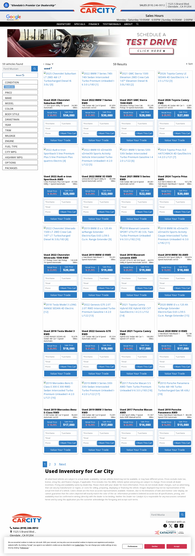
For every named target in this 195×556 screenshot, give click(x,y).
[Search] (34, 69)
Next (62, 464)
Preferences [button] (24, 548)
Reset (19, 75)
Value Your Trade (60, 140)
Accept (176, 546)
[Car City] (97, 7)
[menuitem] (21, 86)
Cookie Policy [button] (79, 545)
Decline (154, 546)
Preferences (132, 546)
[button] (63, 24)
